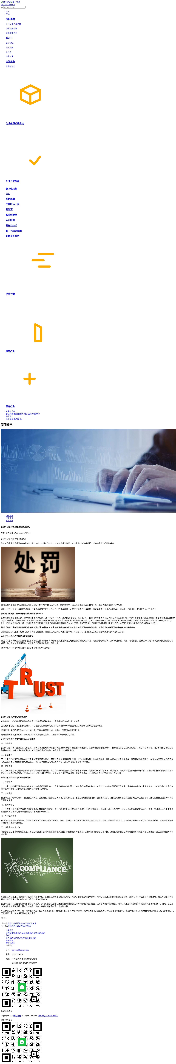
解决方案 (9, 414)
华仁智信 (17, 1016)
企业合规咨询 (27, 933)
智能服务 (9, 940)
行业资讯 (9, 518)
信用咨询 (9, 930)
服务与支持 (10, 411)
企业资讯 (9, 516)
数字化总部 (10, 943)
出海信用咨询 (39, 933)
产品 (8, 14)
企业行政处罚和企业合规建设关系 (22, 923)
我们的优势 (18, 414)
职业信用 (32, 938)
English (12, 5)
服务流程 (28, 414)
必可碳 (25, 938)
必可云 (8, 935)
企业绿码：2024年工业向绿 (19, 926)
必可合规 (18, 938)
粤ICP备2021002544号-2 (48, 1016)
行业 (8, 194)
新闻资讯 (18, 419)
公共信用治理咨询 (13, 933)
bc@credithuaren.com (20, 950)
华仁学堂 (36, 414)
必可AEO (10, 938)
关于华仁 (9, 416)
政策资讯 (9, 521)
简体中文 (5, 5)
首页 (8, 12)
